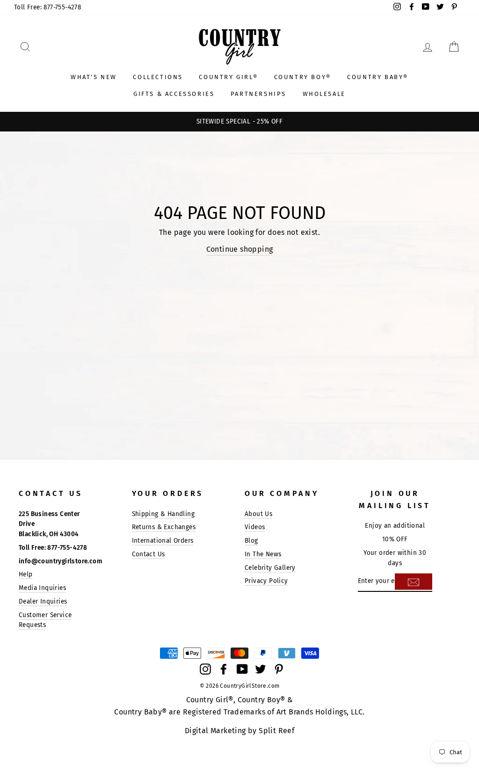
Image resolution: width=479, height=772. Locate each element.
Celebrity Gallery (270, 568)
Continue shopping (239, 249)
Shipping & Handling (163, 514)
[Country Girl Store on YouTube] (242, 669)
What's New (94, 76)
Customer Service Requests (45, 620)
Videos (255, 527)
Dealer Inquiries (43, 601)
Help (26, 574)
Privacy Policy (266, 581)
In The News (263, 554)
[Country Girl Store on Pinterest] (278, 669)
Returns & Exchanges (164, 527)
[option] (239, 122)
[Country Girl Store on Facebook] (223, 669)
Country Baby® (377, 76)
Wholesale (324, 93)
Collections (158, 76)
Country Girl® (228, 76)
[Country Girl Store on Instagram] (205, 669)
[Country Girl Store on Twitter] (260, 669)
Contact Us (148, 554)
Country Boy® (302, 76)
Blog (251, 541)
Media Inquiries (42, 588)
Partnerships (258, 93)
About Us (258, 514)
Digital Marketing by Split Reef (239, 730)
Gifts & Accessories (173, 93)
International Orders (163, 541)
